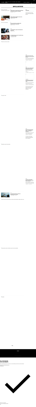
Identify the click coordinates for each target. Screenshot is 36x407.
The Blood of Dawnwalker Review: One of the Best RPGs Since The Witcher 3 (29, 180)
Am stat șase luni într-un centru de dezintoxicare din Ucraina (15, 194)
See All (26, 9)
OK (0, 404)
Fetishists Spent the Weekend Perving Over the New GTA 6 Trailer (29, 81)
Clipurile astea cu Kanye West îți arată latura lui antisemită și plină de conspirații (16, 11)
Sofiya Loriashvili (13, 195)
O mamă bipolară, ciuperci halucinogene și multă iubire (16, 30)
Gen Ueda (12, 31)
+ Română (34, 0)
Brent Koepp (31, 60)
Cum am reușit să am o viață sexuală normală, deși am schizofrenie (15, 23)
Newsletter (28, 2)
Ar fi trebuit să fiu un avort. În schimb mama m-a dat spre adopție (16, 35)
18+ (10, 22)
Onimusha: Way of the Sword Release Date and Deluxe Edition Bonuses (30, 56)
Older (12, 345)
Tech (10, 9)
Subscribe (25, 2)
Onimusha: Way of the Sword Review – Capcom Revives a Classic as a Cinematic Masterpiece (29, 130)
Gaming (26, 128)
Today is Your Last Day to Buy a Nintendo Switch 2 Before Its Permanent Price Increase (30, 69)
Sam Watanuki (27, 72)
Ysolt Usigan (33, 72)
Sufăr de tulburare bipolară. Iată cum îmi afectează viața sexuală (16, 17)
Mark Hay (12, 18)
